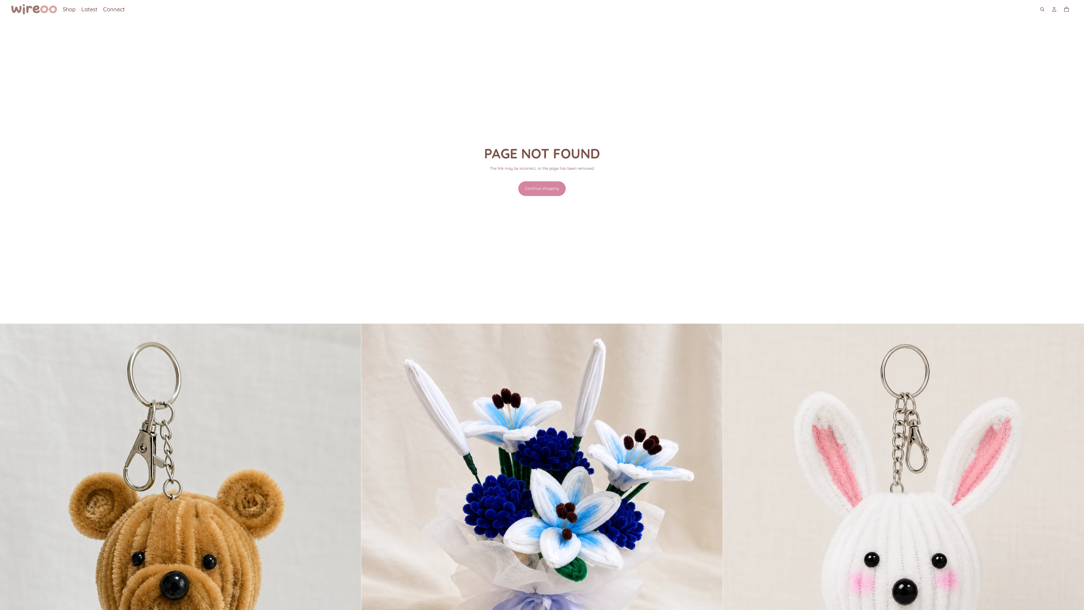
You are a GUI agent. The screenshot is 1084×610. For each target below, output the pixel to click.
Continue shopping (542, 188)
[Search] (1042, 9)
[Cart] (1066, 9)
